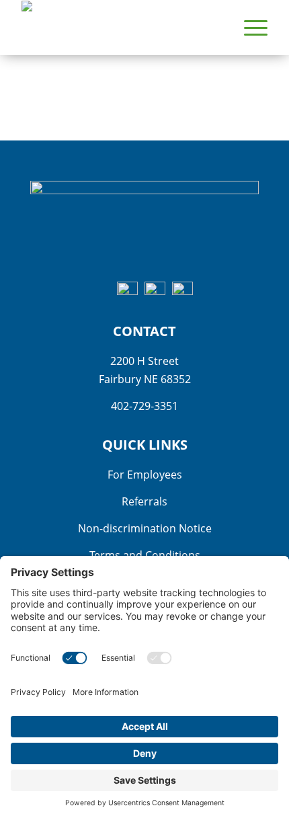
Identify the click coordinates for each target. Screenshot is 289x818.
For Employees (145, 474)
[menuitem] (249, 27)
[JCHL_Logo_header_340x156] (120, 27)
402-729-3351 (144, 406)
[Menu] (249, 27)
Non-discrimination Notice (145, 528)
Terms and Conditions (144, 555)
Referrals (144, 501)
